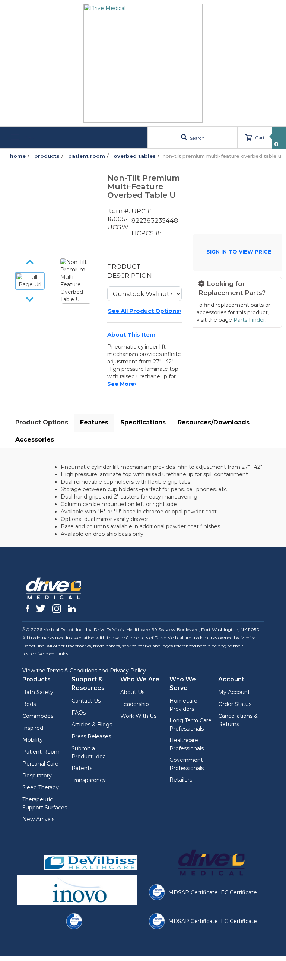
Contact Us (86, 700)
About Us (132, 692)
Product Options (41, 422)
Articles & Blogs (92, 724)
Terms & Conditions (72, 670)
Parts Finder (249, 319)
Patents (82, 768)
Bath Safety (37, 692)
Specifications (143, 422)
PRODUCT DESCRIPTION (129, 271)
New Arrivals (38, 819)
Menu (29, 137)
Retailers (180, 779)
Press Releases (91, 736)
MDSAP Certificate (193, 892)
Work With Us (138, 716)
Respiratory (37, 775)
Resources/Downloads (214, 422)
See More (121, 384)
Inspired (32, 728)
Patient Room (41, 751)
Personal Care (40, 763)
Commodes (37, 716)
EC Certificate (239, 892)
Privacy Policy (128, 670)
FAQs (79, 712)
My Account (234, 692)
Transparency (89, 780)
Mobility (32, 739)
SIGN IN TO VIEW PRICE (238, 251)
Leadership (134, 704)
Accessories (34, 439)
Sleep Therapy (40, 787)
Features (94, 422)
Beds (29, 704)
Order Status (234, 704)
